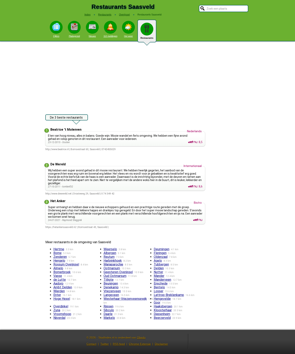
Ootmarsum (112, 268)
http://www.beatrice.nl (57, 149)
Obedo (141, 337)
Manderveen (162, 280)
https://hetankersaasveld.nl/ (60, 227)
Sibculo (109, 310)
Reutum (109, 257)
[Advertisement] (147, 76)
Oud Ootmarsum (115, 276)
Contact (91, 344)
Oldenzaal (161, 257)
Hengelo (59, 260)
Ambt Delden (62, 287)
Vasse (57, 276)
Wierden (59, 291)
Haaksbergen (163, 306)
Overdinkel (60, 306)
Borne (57, 253)
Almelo (58, 268)
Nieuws (92, 36)
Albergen (110, 253)
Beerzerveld (162, 318)
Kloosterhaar (163, 310)
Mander (159, 276)
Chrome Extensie (140, 344)
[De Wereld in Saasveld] (192, 186)
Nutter (158, 272)
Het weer (128, 36)
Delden (159, 268)
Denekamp (111, 287)
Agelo (158, 260)
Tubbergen (161, 264)
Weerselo (110, 249)
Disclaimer (161, 344)
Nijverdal (59, 318)
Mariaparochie (113, 264)
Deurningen (161, 249)
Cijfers (56, 36)
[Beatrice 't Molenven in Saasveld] (192, 142)
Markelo (109, 318)
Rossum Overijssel (66, 264)
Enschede (161, 283)
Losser (158, 291)
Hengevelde (162, 299)
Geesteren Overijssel (118, 272)
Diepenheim (162, 314)
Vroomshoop (62, 314)
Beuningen (111, 283)
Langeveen (111, 295)
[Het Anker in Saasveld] (197, 220)
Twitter (104, 344)
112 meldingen (110, 36)
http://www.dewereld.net (58, 193)
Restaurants (146, 38)
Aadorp (58, 283)
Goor (157, 302)
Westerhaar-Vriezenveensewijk (125, 299)
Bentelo (159, 287)
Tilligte (109, 280)
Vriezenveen (112, 291)
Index (87, 14)
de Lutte (59, 280)
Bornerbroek (62, 272)
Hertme (58, 249)
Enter (57, 295)
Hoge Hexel (61, 299)
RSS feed (119, 344)
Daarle (108, 314)
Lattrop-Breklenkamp (169, 295)
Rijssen (108, 306)
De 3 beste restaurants (66, 117)
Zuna (56, 310)
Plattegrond (74, 36)
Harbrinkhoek (113, 260)
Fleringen (160, 253)
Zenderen (60, 257)
